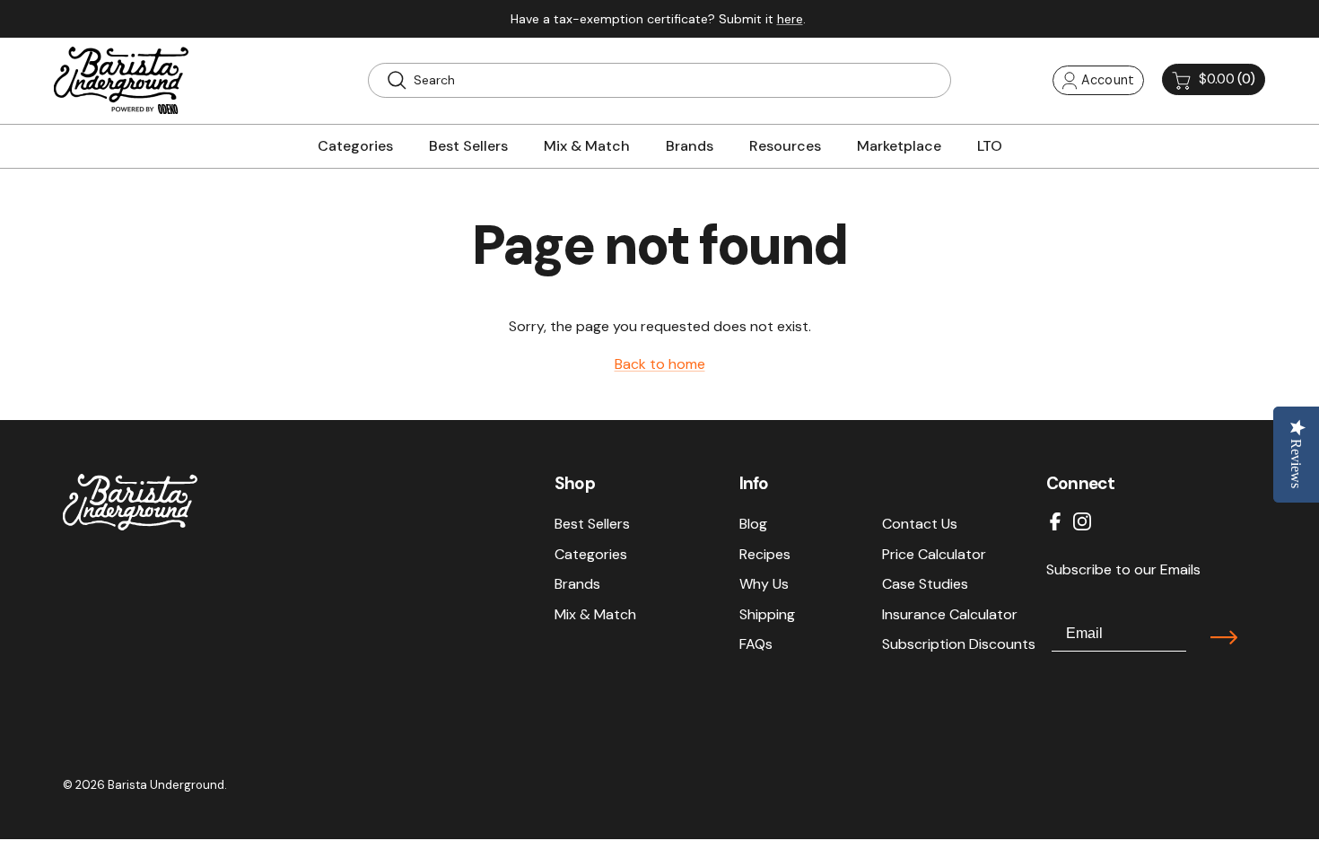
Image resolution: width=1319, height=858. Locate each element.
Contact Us (919, 523)
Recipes (765, 554)
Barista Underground (166, 784)
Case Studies (925, 583)
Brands (577, 583)
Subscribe (1223, 637)
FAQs (756, 644)
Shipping (767, 614)
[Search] (396, 80)
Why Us (764, 583)
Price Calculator (934, 554)
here (790, 19)
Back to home (660, 364)
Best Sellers (592, 523)
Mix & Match (595, 614)
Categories (591, 554)
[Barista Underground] (121, 80)
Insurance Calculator (950, 614)
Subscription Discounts (958, 644)
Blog (753, 523)
